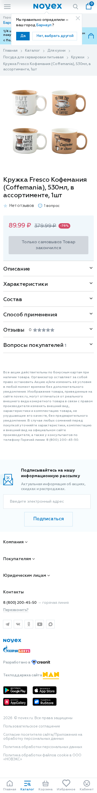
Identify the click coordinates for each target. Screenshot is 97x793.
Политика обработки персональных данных (42, 747)
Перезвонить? (16, 610)
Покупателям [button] (17, 559)
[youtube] (40, 624)
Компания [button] (13, 542)
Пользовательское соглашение (31, 726)
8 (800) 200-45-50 (20, 603)
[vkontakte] (18, 624)
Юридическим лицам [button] (24, 576)
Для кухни (56, 50)
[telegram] (7, 624)
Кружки (77, 57)
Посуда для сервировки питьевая (33, 57)
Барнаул (44, 25)
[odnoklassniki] (29, 624)
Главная (10, 50)
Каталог (32, 50)
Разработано (17, 662)
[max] (50, 624)
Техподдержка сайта (23, 675)
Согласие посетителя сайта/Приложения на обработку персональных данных (42, 737)
